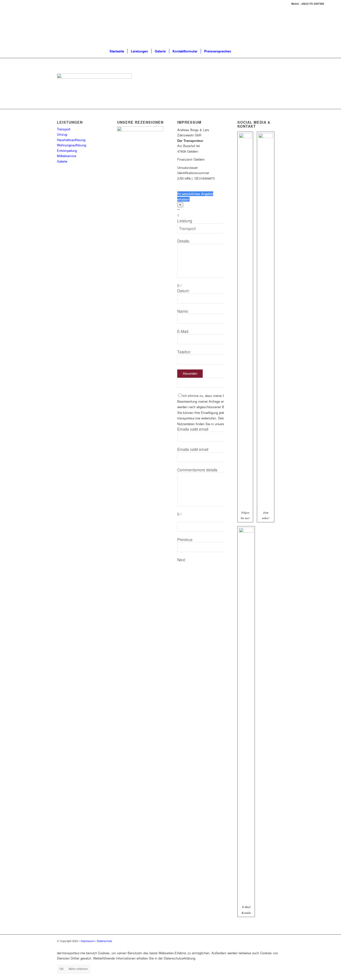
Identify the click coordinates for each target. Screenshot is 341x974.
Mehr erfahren (78, 969)
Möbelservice (66, 155)
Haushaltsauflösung (71, 139)
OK (61, 969)
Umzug (62, 134)
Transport (63, 129)
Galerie (62, 161)
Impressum (87, 941)
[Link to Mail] (330, 3)
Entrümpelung (67, 150)
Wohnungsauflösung (71, 145)
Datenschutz (104, 941)
